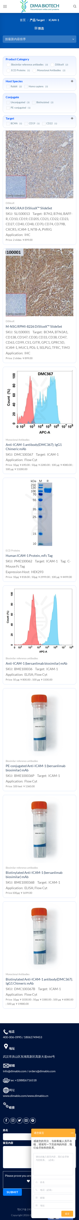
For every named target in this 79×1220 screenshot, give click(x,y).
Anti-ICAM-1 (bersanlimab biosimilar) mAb (36, 663)
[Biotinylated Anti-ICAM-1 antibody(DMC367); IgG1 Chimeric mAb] (39, 936)
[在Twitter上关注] (20, 1121)
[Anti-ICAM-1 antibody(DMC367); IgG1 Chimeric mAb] (39, 401)
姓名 (5, 1130)
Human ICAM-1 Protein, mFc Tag (29, 556)
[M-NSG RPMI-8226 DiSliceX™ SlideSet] (39, 283)
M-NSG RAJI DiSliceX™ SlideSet (29, 208)
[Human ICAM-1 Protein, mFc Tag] (39, 512)
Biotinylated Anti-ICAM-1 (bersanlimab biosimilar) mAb (34, 875)
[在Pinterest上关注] (33, 1121)
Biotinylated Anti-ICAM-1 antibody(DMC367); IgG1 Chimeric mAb (39, 981)
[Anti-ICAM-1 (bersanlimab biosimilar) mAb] (39, 620)
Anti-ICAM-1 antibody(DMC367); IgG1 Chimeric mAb (34, 447)
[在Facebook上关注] (6, 1121)
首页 (23, 20)
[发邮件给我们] (26, 1121)
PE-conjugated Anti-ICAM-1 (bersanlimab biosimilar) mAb (35, 768)
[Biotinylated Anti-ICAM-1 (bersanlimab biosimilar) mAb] (39, 829)
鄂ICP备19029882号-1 (30, 1209)
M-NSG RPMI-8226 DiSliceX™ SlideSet (34, 326)
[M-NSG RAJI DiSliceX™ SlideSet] (39, 164)
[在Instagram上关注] (13, 1121)
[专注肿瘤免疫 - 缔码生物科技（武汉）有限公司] (39, 6)
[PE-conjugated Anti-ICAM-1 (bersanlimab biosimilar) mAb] (39, 722)
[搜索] (74, 6)
